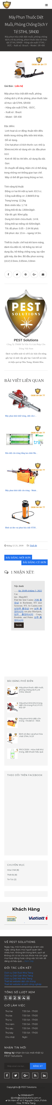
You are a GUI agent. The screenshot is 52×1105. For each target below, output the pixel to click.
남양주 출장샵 (21, 608)
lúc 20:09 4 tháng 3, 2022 (30, 590)
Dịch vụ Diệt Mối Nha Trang (18, 978)
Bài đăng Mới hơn (18, 557)
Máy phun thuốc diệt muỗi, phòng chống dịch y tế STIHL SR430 (31, 689)
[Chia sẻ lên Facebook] (8, 274)
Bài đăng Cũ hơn (34, 562)
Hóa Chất (11, 870)
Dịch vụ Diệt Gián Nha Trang (18, 975)
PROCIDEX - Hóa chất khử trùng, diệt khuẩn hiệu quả (31, 750)
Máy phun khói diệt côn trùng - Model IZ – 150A (30, 719)
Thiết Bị (33, 545)
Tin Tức (10, 879)
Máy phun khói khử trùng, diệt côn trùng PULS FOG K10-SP (31, 705)
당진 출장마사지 (23, 614)
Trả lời (19, 625)
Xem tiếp (29, 961)
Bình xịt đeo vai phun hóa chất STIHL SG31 (31, 735)
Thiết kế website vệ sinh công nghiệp (22, 984)
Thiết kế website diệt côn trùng (20, 981)
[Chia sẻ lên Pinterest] (26, 274)
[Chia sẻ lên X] (17, 274)
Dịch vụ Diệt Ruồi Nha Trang (18, 972)
